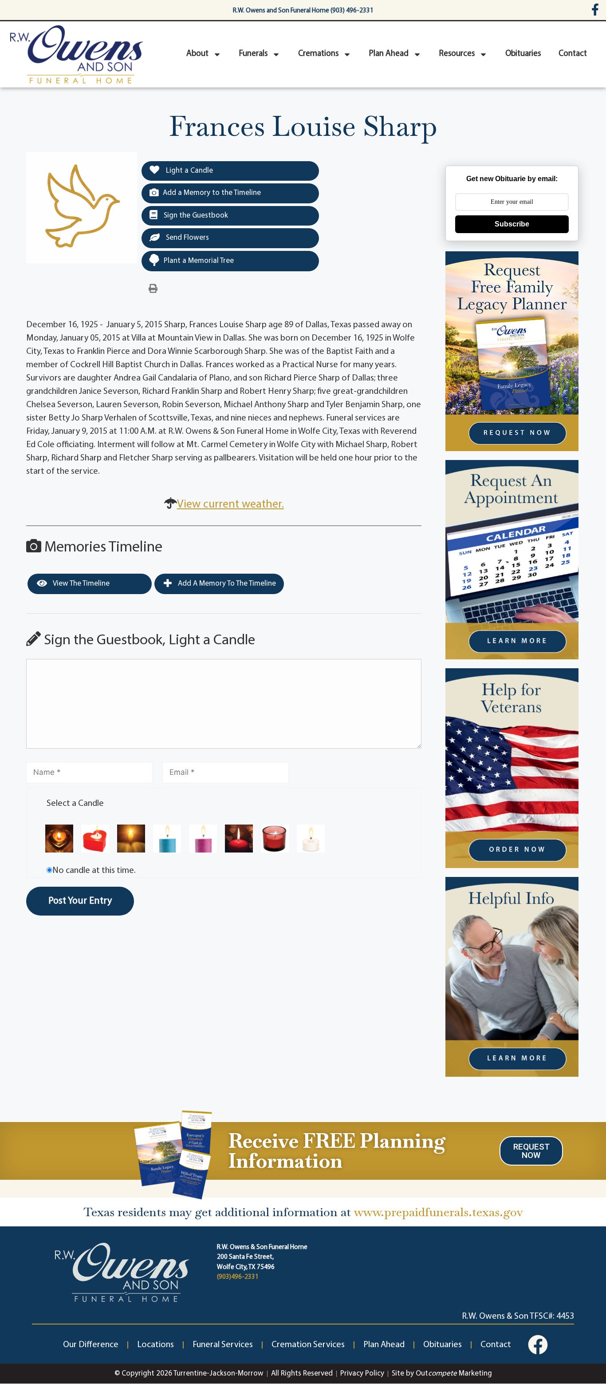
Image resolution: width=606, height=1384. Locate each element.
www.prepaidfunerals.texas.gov (438, 1212)
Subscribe (512, 224)
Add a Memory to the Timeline (212, 193)
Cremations (318, 54)
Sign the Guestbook (195, 215)
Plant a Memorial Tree (199, 261)
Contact (573, 54)
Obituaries (523, 54)
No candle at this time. (94, 870)
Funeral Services (223, 1344)
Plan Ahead (389, 54)
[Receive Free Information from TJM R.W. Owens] (172, 1153)
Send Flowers (186, 238)
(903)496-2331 (238, 1277)
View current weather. (230, 505)
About (197, 54)
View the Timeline (80, 583)
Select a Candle (75, 803)
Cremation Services (308, 1344)
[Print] (153, 289)
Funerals (253, 54)
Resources (457, 54)
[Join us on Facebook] (538, 1345)
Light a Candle (188, 170)
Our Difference (90, 1344)
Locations (155, 1344)
